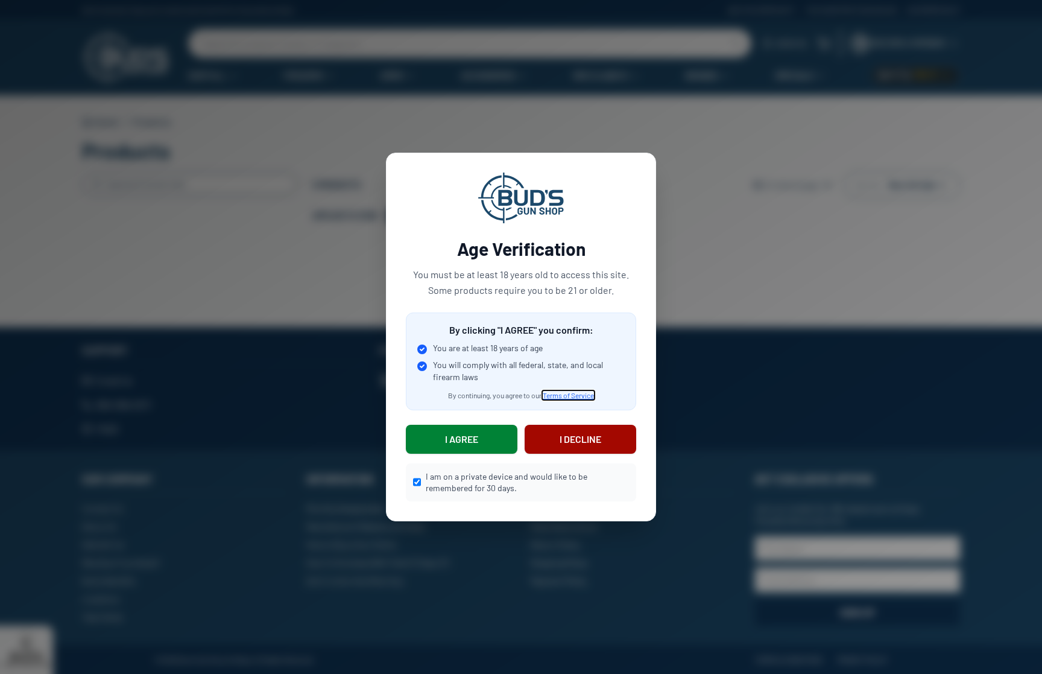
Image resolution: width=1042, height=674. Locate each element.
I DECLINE (580, 439)
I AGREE (461, 439)
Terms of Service (568, 395)
